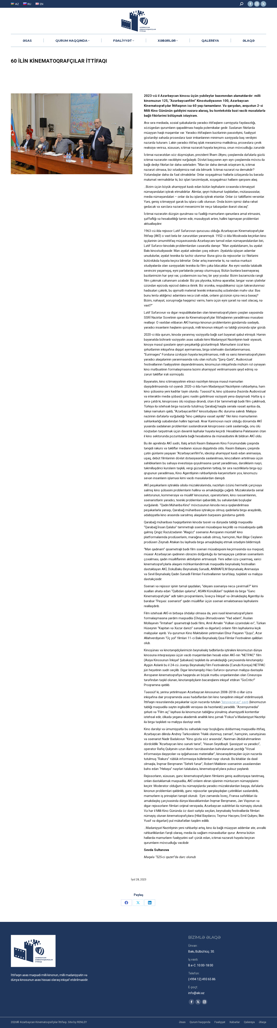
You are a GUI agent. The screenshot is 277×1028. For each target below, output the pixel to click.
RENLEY (82, 1022)
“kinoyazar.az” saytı (234, 702)
